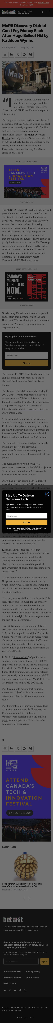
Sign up (26, 522)
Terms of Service (32, 528)
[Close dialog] (47, 494)
